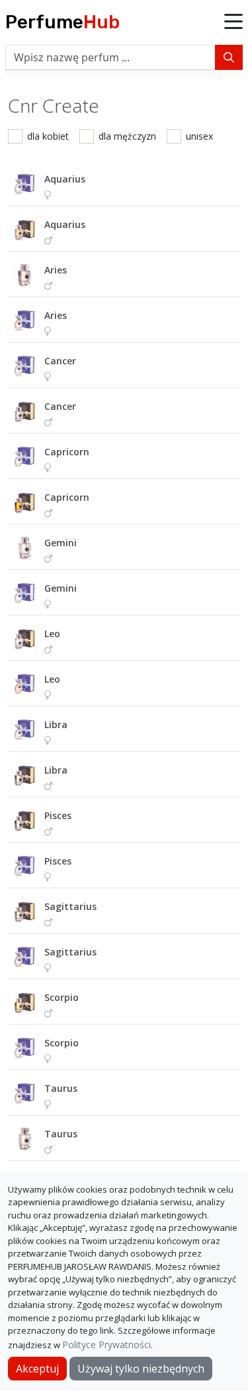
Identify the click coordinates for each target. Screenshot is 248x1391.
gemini (60, 542)
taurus (60, 1088)
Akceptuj (37, 1368)
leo (52, 633)
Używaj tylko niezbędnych (140, 1368)
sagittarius (70, 906)
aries (55, 270)
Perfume (62, 22)
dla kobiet (48, 136)
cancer (60, 361)
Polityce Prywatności (106, 1344)
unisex (199, 136)
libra (55, 724)
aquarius (64, 179)
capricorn (66, 451)
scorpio (61, 997)
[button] (233, 22)
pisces (57, 815)
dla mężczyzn (127, 136)
